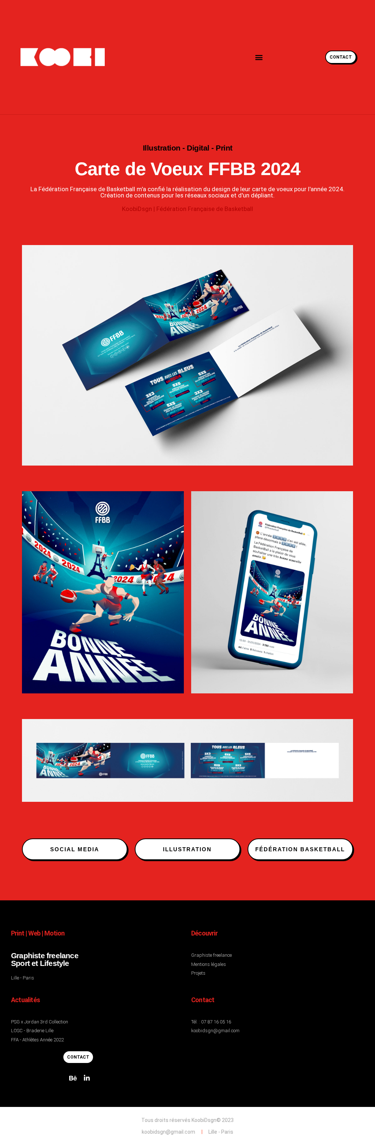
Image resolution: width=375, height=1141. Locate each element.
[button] (259, 57)
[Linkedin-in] (86, 1078)
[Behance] (73, 1078)
